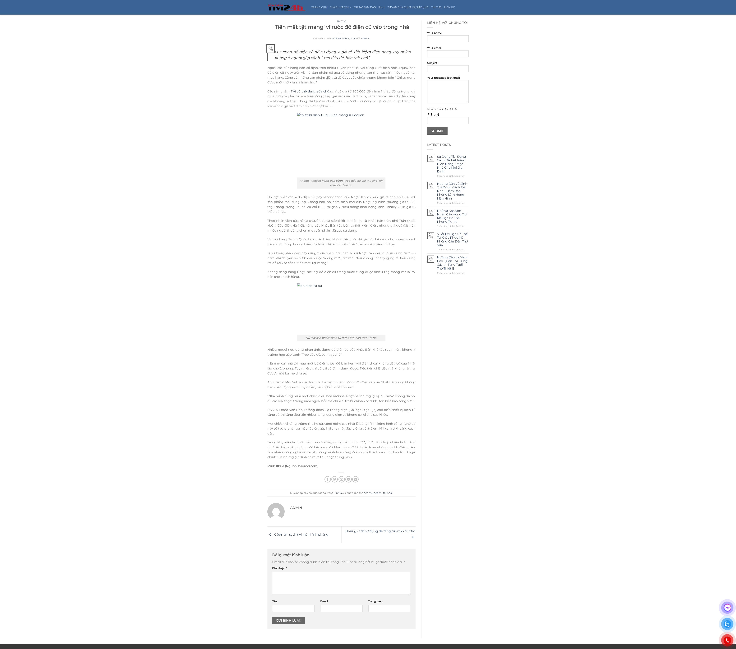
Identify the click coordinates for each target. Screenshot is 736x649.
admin (365, 38)
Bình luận (279, 568)
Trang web (375, 601)
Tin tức (341, 21)
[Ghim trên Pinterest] (348, 479)
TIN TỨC (436, 7)
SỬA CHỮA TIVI (339, 7)
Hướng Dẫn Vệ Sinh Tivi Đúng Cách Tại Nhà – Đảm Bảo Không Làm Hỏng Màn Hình (452, 191)
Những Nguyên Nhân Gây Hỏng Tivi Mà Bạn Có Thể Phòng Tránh (452, 216)
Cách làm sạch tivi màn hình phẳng (301, 534)
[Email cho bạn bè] (341, 479)
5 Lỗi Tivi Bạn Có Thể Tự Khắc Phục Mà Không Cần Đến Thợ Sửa (452, 239)
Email (324, 601)
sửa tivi (368, 492)
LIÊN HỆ (449, 7)
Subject (432, 63)
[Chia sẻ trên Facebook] (327, 479)
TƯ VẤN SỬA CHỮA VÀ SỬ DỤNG (408, 7)
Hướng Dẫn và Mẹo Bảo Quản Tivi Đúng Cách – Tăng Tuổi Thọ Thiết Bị (452, 263)
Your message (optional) (443, 77)
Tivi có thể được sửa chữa (311, 91)
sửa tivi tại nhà (383, 492)
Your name (434, 33)
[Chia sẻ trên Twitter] (334, 479)
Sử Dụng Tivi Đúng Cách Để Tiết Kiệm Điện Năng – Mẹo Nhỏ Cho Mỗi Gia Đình (451, 164)
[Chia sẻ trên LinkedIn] (355, 479)
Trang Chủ (319, 7)
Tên (274, 601)
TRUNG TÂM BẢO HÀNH (369, 7)
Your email (434, 48)
